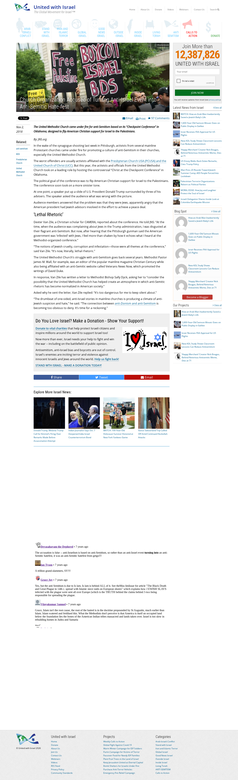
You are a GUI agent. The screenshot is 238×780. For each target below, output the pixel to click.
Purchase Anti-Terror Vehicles (117, 769)
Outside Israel (162, 758)
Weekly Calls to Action (114, 741)
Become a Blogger (197, 297)
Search (213, 9)
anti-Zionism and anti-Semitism (135, 303)
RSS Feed (55, 765)
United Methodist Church (20, 172)
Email (129, 118)
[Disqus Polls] (102, 493)
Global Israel (162, 751)
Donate (158, 9)
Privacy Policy (57, 769)
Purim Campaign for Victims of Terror (121, 751)
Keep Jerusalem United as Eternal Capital (123, 762)
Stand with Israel (164, 745)
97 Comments (160, 118)
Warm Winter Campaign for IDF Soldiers (122, 748)
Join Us (54, 751)
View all (218, 107)
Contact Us (199, 9)
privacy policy (214, 99)
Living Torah (161, 765)
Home (132, 9)
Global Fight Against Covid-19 (117, 745)
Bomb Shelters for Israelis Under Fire (121, 765)
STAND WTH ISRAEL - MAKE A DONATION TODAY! (69, 365)
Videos (170, 9)
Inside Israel (161, 762)
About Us (145, 9)
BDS (18, 154)
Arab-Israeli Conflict (165, 741)
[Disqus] (102, 584)
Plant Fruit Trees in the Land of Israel (121, 758)
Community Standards (62, 772)
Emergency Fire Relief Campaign (119, 772)
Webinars (184, 9)
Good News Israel (164, 755)
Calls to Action (162, 772)
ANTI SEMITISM (163, 769)
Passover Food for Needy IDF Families (121, 755)
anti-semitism (22, 149)
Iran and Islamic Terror (167, 748)
